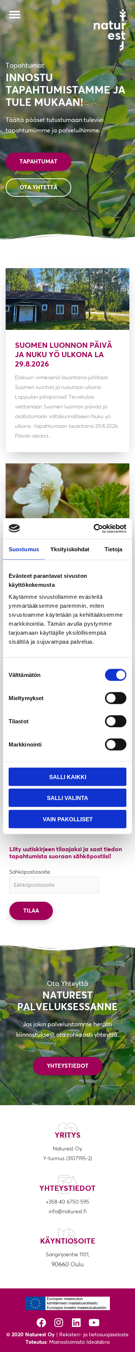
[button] (15, 15)
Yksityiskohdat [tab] (69, 549)
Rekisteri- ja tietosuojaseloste (94, 1334)
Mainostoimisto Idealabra (79, 1342)
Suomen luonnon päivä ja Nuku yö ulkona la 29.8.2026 (63, 355)
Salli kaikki (67, 776)
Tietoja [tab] (114, 549)
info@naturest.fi (68, 1211)
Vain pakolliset (68, 819)
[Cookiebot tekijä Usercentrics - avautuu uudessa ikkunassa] (95, 528)
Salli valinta (67, 798)
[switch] (115, 698)
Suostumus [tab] (24, 549)
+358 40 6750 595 (67, 1202)
